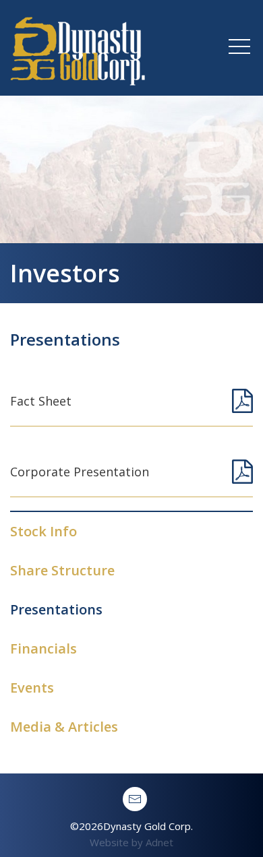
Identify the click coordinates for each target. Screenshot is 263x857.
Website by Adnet (131, 842)
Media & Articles (64, 727)
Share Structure (62, 570)
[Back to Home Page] (77, 46)
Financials (43, 648)
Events (32, 687)
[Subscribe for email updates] (135, 799)
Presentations (56, 609)
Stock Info (43, 531)
